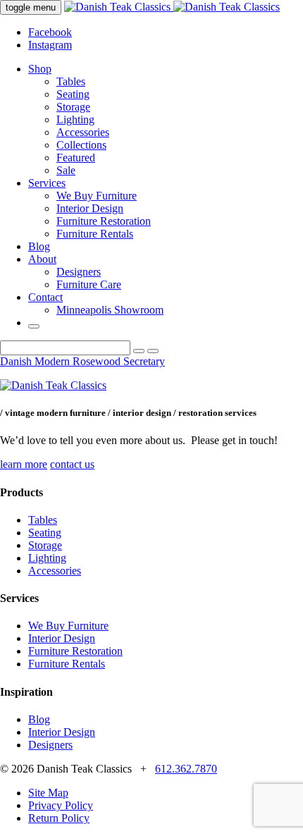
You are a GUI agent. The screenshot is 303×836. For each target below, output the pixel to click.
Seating (72, 94)
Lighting (75, 119)
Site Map (48, 793)
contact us (72, 464)
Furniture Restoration (103, 221)
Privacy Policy (60, 805)
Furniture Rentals (94, 234)
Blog (39, 246)
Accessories (82, 132)
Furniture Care (88, 284)
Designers (78, 272)
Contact (45, 297)
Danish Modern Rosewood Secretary (82, 361)
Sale (65, 170)
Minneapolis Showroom (109, 310)
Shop (39, 69)
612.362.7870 (186, 769)
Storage (73, 107)
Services (47, 183)
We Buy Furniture (96, 196)
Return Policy (58, 818)
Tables (70, 81)
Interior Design (89, 208)
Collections (81, 145)
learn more (23, 464)
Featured (75, 158)
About (42, 259)
